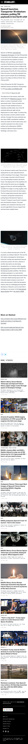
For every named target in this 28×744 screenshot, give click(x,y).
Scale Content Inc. (20, 701)
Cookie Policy (6, 723)
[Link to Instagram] (5, 731)
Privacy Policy (7, 721)
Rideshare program (16, 99)
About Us (5, 716)
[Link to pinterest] (8, 732)
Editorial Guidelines (8, 719)
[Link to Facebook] (3, 731)
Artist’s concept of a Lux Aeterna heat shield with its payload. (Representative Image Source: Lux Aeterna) (14, 247)
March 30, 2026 (16, 93)
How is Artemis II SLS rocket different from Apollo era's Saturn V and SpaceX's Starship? (13, 321)
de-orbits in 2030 (19, 291)
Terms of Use (6, 726)
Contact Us (6, 728)
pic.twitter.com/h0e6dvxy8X (13, 89)
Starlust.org (6, 702)
